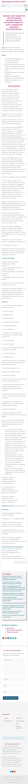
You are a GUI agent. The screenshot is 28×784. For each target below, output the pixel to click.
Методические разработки (14, 630)
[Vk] (12, 771)
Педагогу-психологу (12, 632)
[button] (26, 9)
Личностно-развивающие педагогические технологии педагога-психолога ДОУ (13, 599)
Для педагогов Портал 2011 (14, 1)
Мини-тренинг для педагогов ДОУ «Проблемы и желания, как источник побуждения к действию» (12, 578)
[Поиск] (25, 5)
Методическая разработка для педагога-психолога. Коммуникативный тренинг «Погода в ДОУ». (13, 607)
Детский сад (10, 628)
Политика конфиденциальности (14, 779)
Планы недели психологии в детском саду (13, 603)
